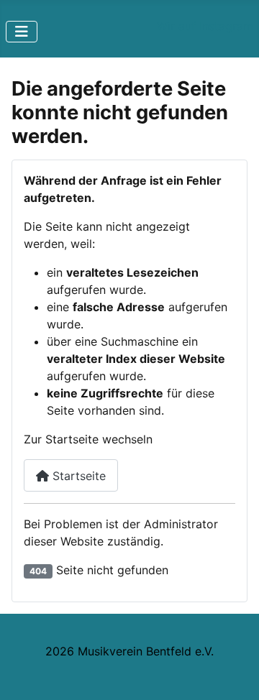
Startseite (77, 476)
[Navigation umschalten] (21, 31)
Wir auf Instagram (205, 26)
